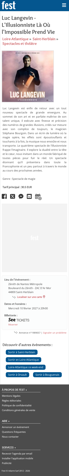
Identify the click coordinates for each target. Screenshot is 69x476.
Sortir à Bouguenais (47, 374)
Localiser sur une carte (29, 296)
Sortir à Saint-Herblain (21, 352)
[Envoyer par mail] (30, 198)
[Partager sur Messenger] (22, 198)
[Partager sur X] (14, 198)
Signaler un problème (54, 332)
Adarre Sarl (13, 470)
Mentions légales (11, 395)
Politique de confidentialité (16, 405)
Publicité (6, 463)
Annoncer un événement (15, 427)
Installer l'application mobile (17, 458)
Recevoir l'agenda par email (17, 453)
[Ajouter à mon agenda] (39, 198)
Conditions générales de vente (18, 410)
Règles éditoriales (11, 400)
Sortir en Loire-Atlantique (23, 359)
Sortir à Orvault (17, 374)
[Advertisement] (34, 238)
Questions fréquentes (14, 431)
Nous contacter (10, 436)
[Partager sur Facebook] (5, 198)
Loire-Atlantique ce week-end (25, 367)
